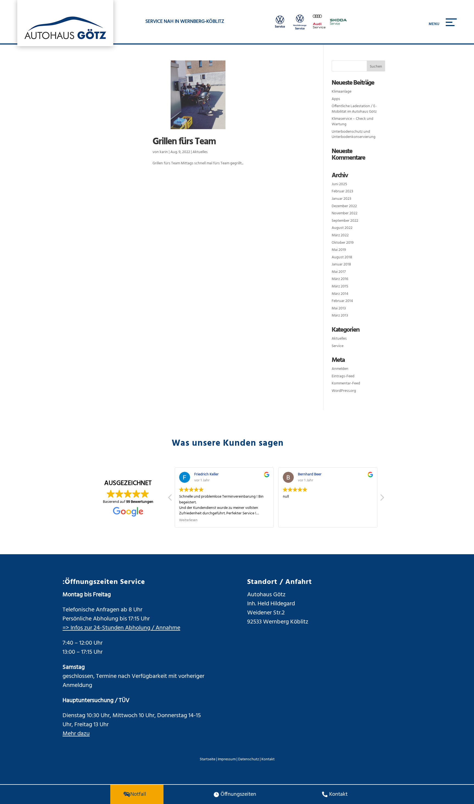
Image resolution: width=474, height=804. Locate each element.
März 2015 (340, 286)
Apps (336, 99)
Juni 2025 (339, 184)
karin (164, 152)
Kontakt (268, 759)
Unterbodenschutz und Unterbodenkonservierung (354, 134)
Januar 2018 (341, 264)
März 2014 (340, 294)
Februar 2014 (342, 301)
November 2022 (344, 213)
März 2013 (340, 315)
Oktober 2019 (343, 243)
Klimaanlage (341, 91)
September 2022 (345, 221)
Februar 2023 (342, 191)
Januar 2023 (341, 199)
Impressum (227, 759)
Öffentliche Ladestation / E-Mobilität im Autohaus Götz (354, 109)
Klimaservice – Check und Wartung (352, 121)
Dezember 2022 (344, 206)
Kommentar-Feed (346, 383)
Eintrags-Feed (343, 376)
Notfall (138, 794)
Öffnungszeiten (238, 794)
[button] (382, 499)
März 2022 (340, 235)
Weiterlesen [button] (188, 520)
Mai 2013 (339, 308)
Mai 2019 (339, 250)
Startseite (207, 759)
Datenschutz (248, 759)
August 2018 (342, 257)
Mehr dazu (76, 734)
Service (337, 346)
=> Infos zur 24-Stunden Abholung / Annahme (121, 628)
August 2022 (342, 228)
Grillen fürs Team (184, 141)
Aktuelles (200, 152)
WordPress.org (344, 391)
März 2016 (340, 279)
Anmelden (340, 369)
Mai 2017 (339, 272)
